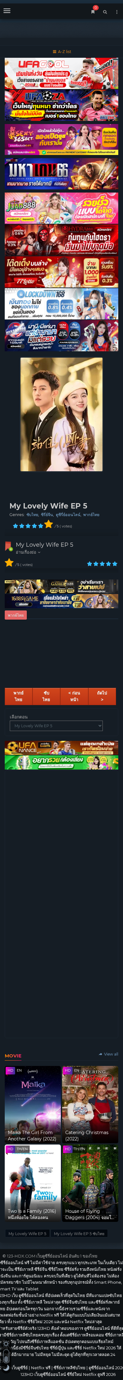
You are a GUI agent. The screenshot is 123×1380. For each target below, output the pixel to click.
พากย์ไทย (91, 514)
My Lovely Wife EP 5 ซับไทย (79, 1233)
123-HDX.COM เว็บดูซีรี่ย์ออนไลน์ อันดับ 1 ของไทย (52, 1255)
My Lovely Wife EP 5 (44, 544)
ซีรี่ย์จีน (47, 514)
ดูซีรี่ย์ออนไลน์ (68, 514)
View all (110, 1054)
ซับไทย (32, 514)
